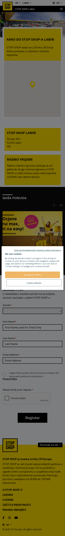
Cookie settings (34, 283)
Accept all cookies (32, 275)
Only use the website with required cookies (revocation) (37, 250)
